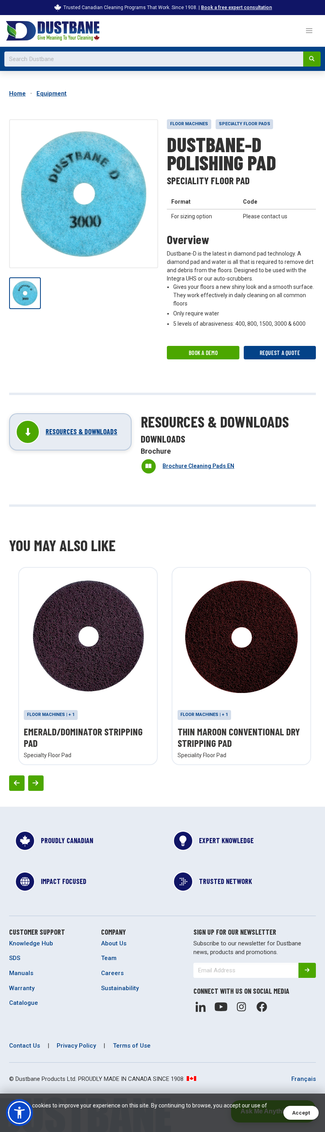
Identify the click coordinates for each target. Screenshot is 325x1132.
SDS (14, 958)
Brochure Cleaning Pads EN (198, 466)
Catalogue (23, 1002)
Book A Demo (203, 352)
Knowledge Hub (31, 943)
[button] (309, 30)
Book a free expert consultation (236, 7)
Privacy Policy (76, 1045)
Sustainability (120, 988)
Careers (112, 973)
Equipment (51, 93)
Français (303, 1078)
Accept (301, 1113)
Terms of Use (132, 1045)
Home (17, 93)
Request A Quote (280, 352)
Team (109, 958)
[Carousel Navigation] (162, 783)
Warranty (21, 988)
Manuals (21, 973)
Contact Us (24, 1045)
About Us (113, 943)
